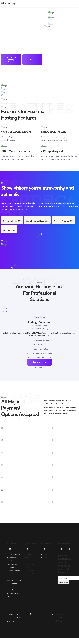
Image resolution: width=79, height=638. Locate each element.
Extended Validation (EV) (63, 221)
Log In (47, 554)
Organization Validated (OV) (37, 221)
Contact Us (31, 570)
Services (30, 561)
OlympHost (10, 618)
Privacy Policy (59, 614)
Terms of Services (61, 618)
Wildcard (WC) (9, 230)
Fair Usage (58, 621)
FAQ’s (29, 567)
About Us (30, 564)
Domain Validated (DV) (12, 221)
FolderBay (30, 574)
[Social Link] (9, 601)
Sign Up (47, 557)
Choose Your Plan (39, 362)
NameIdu (30, 577)
